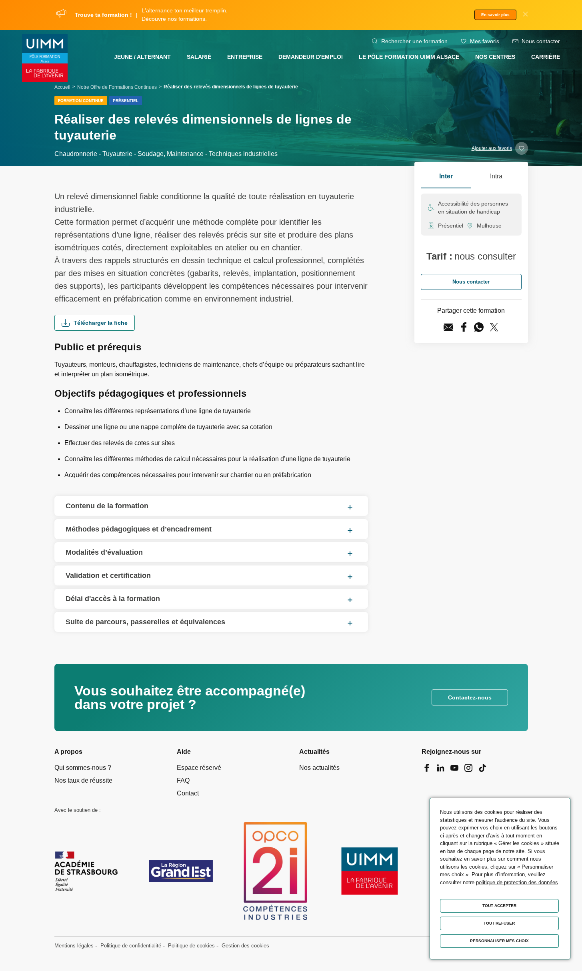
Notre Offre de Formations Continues (117, 87)
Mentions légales (74, 946)
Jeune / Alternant (142, 57)
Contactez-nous (470, 697)
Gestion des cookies (245, 946)
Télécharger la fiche (101, 323)
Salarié (199, 57)
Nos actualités (319, 767)
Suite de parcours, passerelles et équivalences (145, 622)
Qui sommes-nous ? (82, 767)
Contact (188, 793)
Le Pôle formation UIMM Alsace (409, 57)
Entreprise (244, 57)
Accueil (62, 87)
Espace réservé (199, 767)
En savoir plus (495, 14)
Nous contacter (541, 41)
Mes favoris (484, 41)
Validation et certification (108, 575)
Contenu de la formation (107, 506)
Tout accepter (499, 905)
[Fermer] (525, 15)
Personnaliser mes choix (499, 941)
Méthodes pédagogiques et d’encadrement (139, 529)
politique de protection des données (517, 882)
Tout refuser (499, 923)
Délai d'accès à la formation (113, 599)
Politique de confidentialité (130, 946)
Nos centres (495, 57)
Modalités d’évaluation (104, 552)
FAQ (183, 780)
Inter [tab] (446, 176)
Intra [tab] (496, 176)
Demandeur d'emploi (310, 57)
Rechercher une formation (414, 41)
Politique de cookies (191, 946)
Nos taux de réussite (83, 780)
